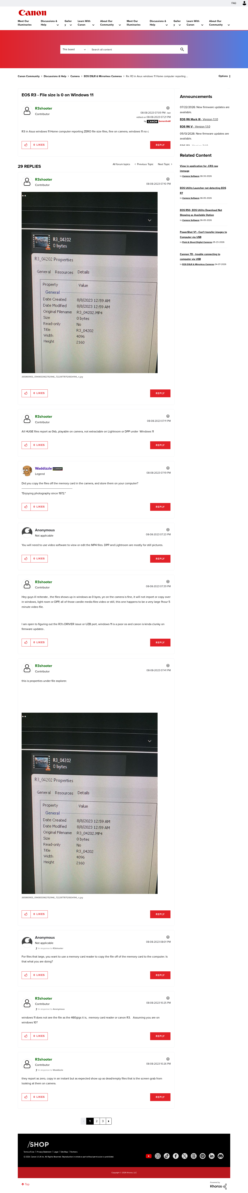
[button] (174, 567)
